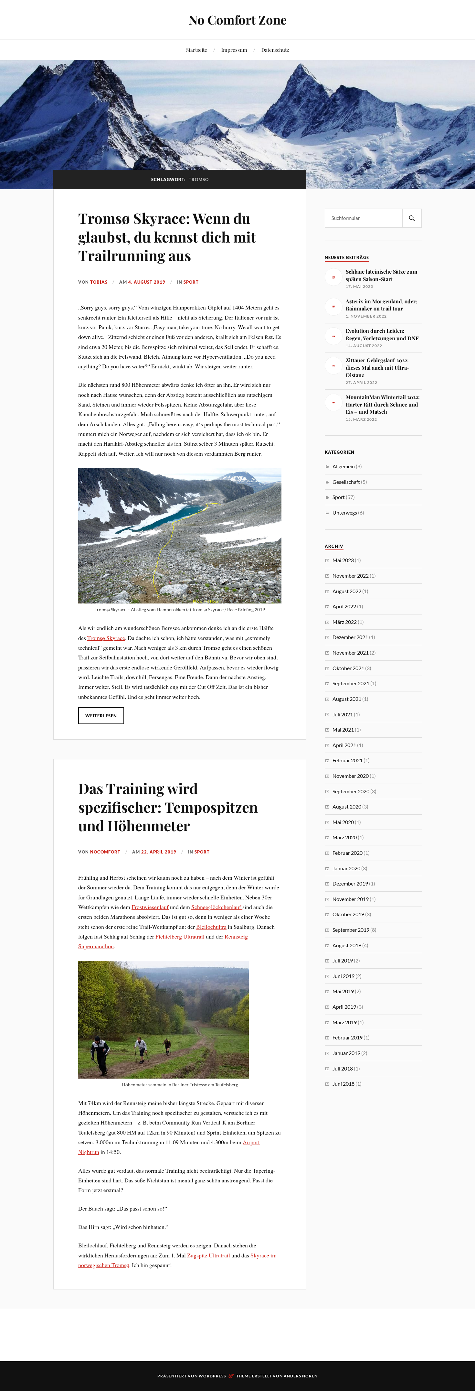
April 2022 (344, 606)
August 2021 (346, 699)
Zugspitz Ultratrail (208, 1255)
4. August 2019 (146, 282)
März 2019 (344, 1022)
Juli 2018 (342, 1068)
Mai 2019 (343, 991)
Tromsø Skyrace (106, 638)
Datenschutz (275, 49)
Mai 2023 (343, 560)
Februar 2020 (347, 853)
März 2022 (344, 622)
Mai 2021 (343, 729)
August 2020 (346, 806)
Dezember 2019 (350, 883)
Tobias (99, 282)
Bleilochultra (211, 926)
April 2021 (344, 745)
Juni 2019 (343, 976)
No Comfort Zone (238, 19)
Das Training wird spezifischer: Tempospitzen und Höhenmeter (168, 806)
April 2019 (344, 1007)
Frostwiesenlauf (150, 907)
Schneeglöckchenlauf (216, 907)
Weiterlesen (101, 715)
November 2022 (350, 575)
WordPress (212, 1376)
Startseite (196, 49)
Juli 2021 (342, 714)
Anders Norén (301, 1376)
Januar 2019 (346, 1053)
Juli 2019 (342, 960)
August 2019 (346, 945)
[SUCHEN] (412, 218)
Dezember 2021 (350, 637)
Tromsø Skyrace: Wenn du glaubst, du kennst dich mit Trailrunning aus (167, 236)
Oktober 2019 (348, 914)
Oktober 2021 (348, 668)
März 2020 (344, 837)
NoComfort (105, 851)
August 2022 (346, 591)
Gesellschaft (346, 482)
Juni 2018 (343, 1084)
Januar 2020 (346, 868)
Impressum (234, 49)
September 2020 (350, 791)
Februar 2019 (347, 1037)
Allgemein (343, 466)
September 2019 (350, 930)
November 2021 (350, 652)
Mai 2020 (343, 822)
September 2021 (350, 683)
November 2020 (350, 776)
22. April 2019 (158, 851)
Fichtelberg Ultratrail (180, 936)
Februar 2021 (347, 760)
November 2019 (350, 899)
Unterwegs (344, 512)
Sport (191, 282)
